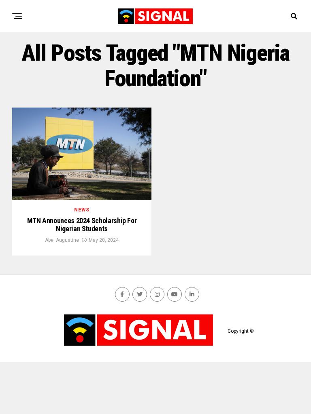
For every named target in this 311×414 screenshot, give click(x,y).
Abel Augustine (62, 240)
